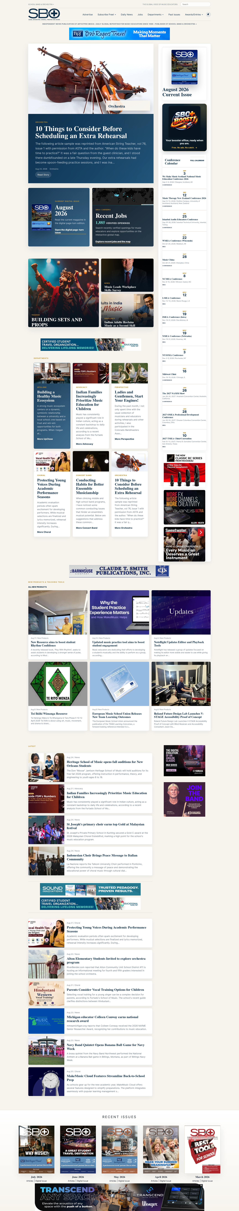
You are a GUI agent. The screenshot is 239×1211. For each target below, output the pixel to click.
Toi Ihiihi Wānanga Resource (49, 713)
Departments (154, 14)
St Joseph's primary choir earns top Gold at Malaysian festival (105, 826)
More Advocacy (84, 444)
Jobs (140, 14)
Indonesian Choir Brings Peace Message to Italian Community (102, 857)
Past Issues (174, 14)
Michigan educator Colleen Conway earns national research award (102, 1018)
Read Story (43, 174)
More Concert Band (86, 527)
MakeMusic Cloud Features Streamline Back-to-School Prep (106, 1077)
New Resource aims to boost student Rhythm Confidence (53, 643)
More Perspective (124, 439)
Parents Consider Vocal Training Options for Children (105, 989)
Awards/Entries (193, 14)
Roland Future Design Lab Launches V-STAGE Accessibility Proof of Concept (179, 715)
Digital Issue (41, 1181)
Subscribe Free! (106, 14)
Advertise (88, 14)
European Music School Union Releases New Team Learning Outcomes (117, 715)
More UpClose (45, 439)
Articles (29, 1181)
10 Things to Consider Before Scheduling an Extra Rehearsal (81, 131)
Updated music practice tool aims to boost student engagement (118, 643)
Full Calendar (197, 160)
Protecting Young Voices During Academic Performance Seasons (106, 929)
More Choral (44, 532)
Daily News (127, 14)
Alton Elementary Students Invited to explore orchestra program (106, 960)
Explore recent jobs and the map (113, 241)
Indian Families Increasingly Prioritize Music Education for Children (107, 794)
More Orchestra (123, 527)
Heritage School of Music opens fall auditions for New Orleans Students (105, 763)
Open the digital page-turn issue (69, 231)
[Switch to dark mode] (208, 14)
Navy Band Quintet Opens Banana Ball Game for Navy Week (106, 1046)
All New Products (37, 587)
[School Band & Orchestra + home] (44, 14)
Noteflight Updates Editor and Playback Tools (179, 643)
